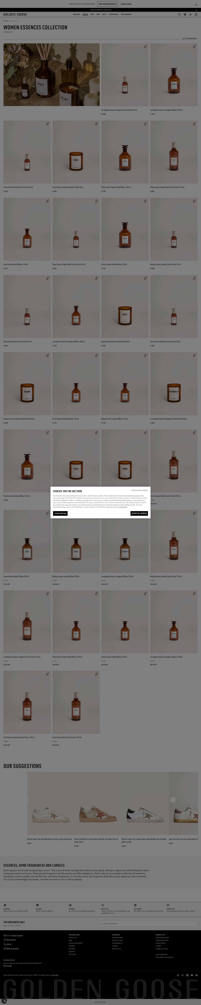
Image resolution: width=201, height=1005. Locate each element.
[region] (100, 502)
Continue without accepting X (139, 490)
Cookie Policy (123, 507)
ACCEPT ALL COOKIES (139, 513)
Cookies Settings (60, 513)
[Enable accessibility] (4, 1001)
